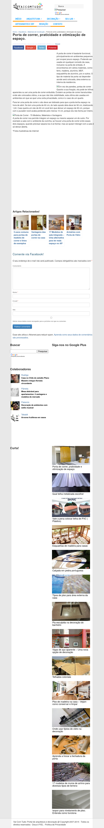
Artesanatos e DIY (24, 24)
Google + (31, 47)
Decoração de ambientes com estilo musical (34, 406)
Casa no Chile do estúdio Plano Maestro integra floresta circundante (35, 381)
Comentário (17, 266)
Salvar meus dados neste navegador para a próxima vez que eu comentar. (39, 321)
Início (18, 19)
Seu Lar (69, 19)
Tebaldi (57, 44)
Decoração (53, 19)
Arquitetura (34, 19)
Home (15, 32)
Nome (15, 292)
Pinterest (52, 47)
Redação (43, 24)
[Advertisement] (34, 71)
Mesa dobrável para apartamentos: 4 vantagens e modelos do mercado (34, 394)
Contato (57, 24)
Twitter (42, 47)
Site (14, 310)
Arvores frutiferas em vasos (33, 417)
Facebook (18, 47)
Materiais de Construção (36, 32)
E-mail (15, 301)
